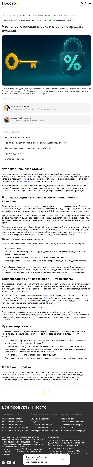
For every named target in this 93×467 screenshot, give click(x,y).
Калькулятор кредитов (12, 421)
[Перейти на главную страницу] (9, 3)
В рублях (35, 421)
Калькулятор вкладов (12, 419)
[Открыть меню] (89, 3)
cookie (44, 462)
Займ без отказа (68, 427)
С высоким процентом (41, 424)
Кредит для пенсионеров (73, 421)
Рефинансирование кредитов (74, 430)
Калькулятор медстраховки (15, 430)
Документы (53, 437)
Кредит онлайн (68, 419)
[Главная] (3, 15)
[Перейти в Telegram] (3, 462)
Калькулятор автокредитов (15, 427)
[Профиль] (85, 3)
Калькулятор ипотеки (12, 424)
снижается (24, 181)
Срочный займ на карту (71, 424)
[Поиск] (81, 3)
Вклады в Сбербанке (40, 419)
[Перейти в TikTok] (14, 462)
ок (63, 459)
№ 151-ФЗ (47, 298)
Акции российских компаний (44, 430)
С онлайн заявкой (39, 427)
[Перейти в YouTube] (9, 462)
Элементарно (14, 15)
